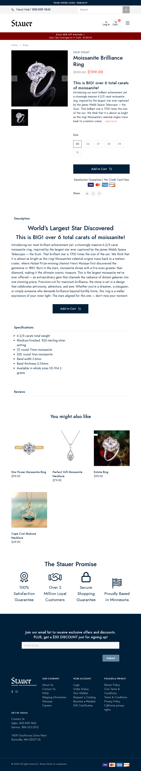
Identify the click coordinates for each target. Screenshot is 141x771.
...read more (109, 121)
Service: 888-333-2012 (25, 727)
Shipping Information (54, 697)
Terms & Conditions (115, 697)
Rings (25, 45)
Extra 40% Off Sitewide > (70, 34)
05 (77, 144)
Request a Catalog (84, 697)
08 (109, 144)
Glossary (47, 701)
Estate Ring (101, 472)
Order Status (81, 689)
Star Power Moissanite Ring (28, 472)
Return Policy (112, 685)
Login (76, 685)
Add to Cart (99, 169)
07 (98, 144)
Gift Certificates (83, 705)
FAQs (45, 693)
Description (22, 218)
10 (77, 152)
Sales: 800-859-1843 (23, 723)
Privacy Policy (112, 701)
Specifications (24, 327)
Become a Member (84, 701)
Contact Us (49, 689)
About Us (47, 685)
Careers (47, 705)
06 (88, 144)
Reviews (19, 392)
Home (14, 45)
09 (119, 144)
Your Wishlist (80, 693)
